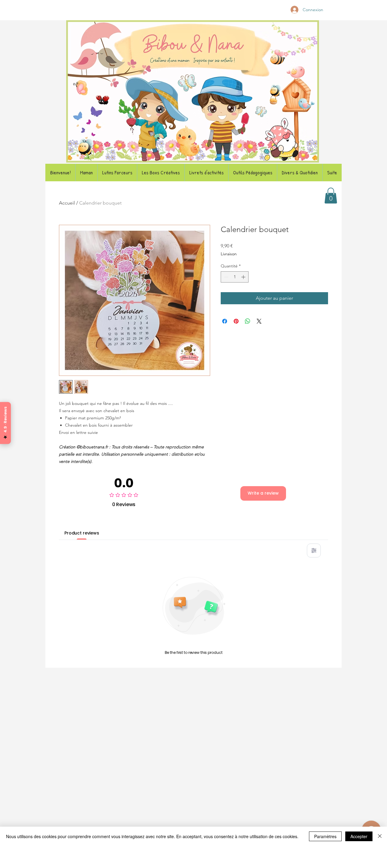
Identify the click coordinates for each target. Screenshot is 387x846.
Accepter (358, 836)
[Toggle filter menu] (314, 550)
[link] (330, 196)
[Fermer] (379, 836)
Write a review (263, 493)
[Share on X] (259, 321)
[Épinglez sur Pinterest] (236, 321)
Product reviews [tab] (81, 533)
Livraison (229, 254)
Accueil (67, 203)
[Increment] (244, 277)
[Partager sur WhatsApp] (247, 321)
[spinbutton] (234, 277)
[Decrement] (225, 277)
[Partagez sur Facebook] (224, 321)
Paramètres (325, 836)
